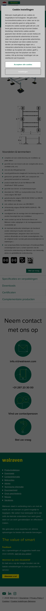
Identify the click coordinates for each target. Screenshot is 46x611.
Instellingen (23, 72)
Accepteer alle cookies (23, 64)
